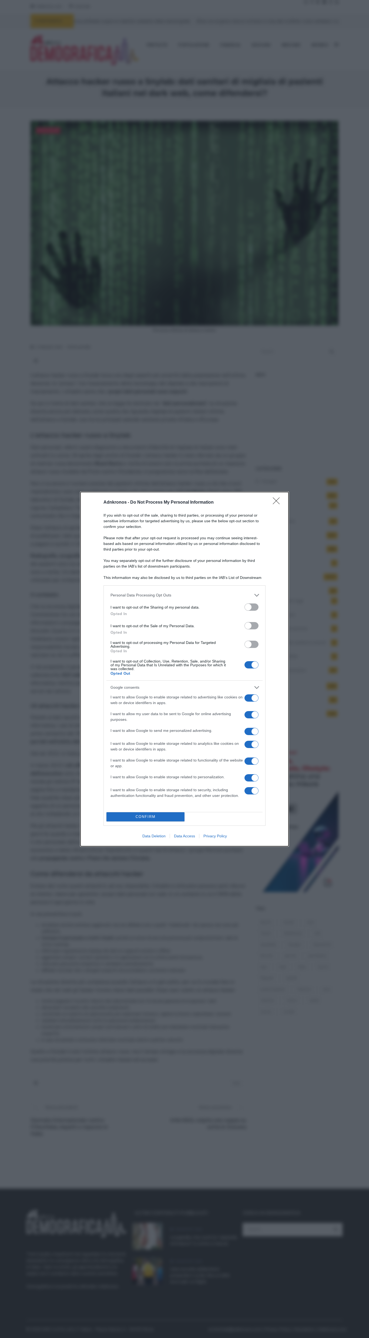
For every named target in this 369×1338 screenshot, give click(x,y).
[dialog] (184, 669)
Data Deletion (154, 836)
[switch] (251, 607)
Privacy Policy (215, 836)
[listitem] (184, 595)
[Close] (278, 502)
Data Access (184, 836)
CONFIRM (146, 817)
